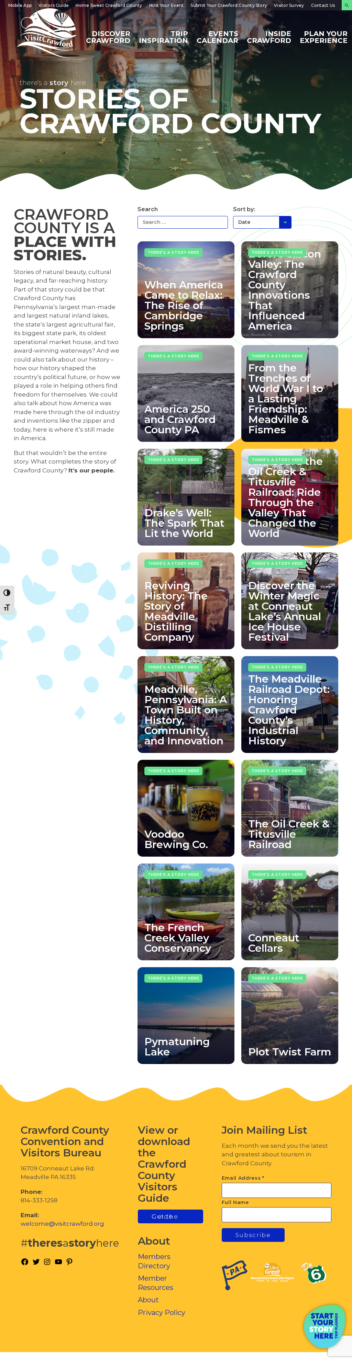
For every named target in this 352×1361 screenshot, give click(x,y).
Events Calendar (217, 37)
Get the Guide (165, 1216)
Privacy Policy (161, 1312)
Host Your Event (166, 5)
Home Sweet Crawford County (109, 5)
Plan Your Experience (324, 37)
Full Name (235, 1202)
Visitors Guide (53, 5)
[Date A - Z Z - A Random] (262, 222)
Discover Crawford (108, 37)
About (148, 1300)
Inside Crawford (269, 37)
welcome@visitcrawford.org (62, 1223)
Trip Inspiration (163, 37)
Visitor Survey (289, 5)
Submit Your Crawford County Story (228, 5)
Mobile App (20, 5)
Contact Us (323, 5)
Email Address (243, 1178)
